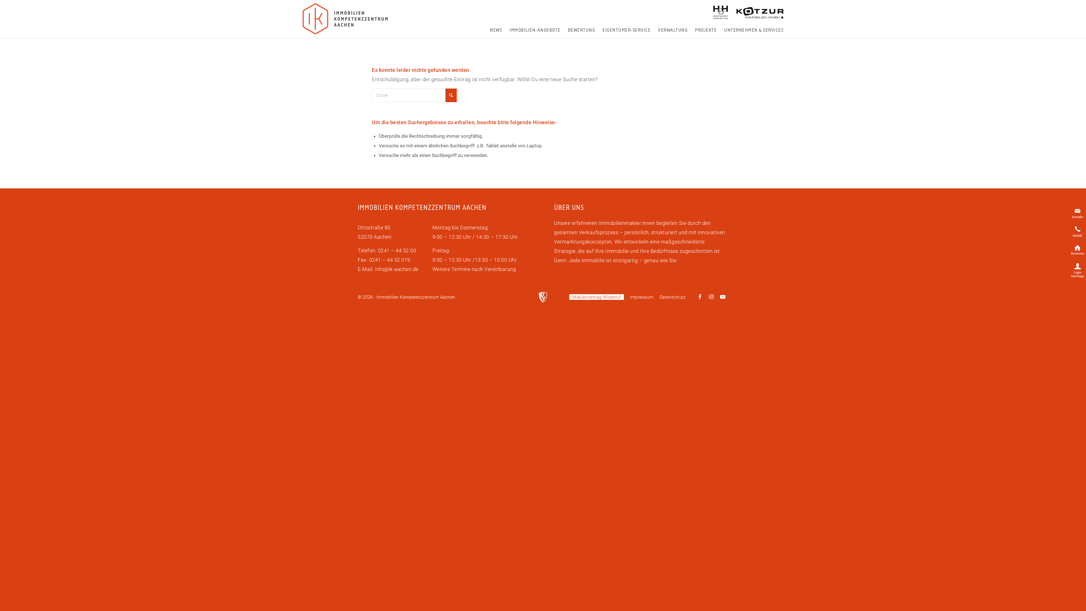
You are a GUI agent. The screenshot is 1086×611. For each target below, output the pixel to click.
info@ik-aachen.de (397, 269)
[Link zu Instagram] (711, 297)
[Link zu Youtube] (722, 297)
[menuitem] (496, 30)
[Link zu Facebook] (700, 297)
